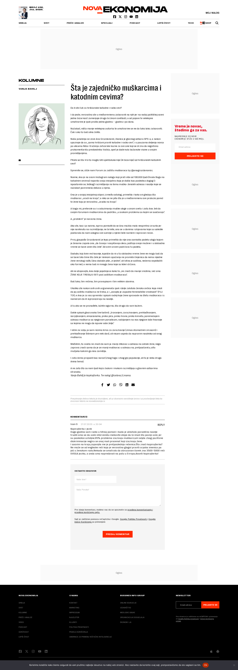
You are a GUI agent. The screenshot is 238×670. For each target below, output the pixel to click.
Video (21, 622)
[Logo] (125, 12)
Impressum (74, 612)
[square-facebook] (115, 17)
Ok (205, 665)
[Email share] (133, 385)
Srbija (23, 23)
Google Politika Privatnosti (133, 519)
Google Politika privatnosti (188, 619)
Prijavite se (195, 156)
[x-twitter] (120, 17)
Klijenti (73, 622)
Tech (191, 23)
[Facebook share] (102, 385)
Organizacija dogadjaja (132, 617)
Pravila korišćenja (78, 632)
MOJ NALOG (212, 12)
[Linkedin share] (127, 385)
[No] (234, 665)
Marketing (74, 608)
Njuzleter (74, 617)
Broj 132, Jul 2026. (36, 8)
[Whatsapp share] (114, 385)
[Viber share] (120, 385)
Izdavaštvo (125, 608)
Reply (161, 424)
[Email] (20, 160)
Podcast (135, 23)
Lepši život (163, 23)
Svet (46, 23)
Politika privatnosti (79, 627)
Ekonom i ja (125, 622)
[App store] (211, 652)
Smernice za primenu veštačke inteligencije (90, 637)
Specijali (106, 23)
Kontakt (73, 603)
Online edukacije (128, 603)
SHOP (207, 23)
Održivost (24, 632)
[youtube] (131, 17)
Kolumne (23, 612)
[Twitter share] (108, 385)
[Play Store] (217, 652)
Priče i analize (75, 23)
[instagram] (126, 17)
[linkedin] (136, 17)
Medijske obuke (127, 612)
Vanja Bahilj (28, 88)
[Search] (217, 23)
